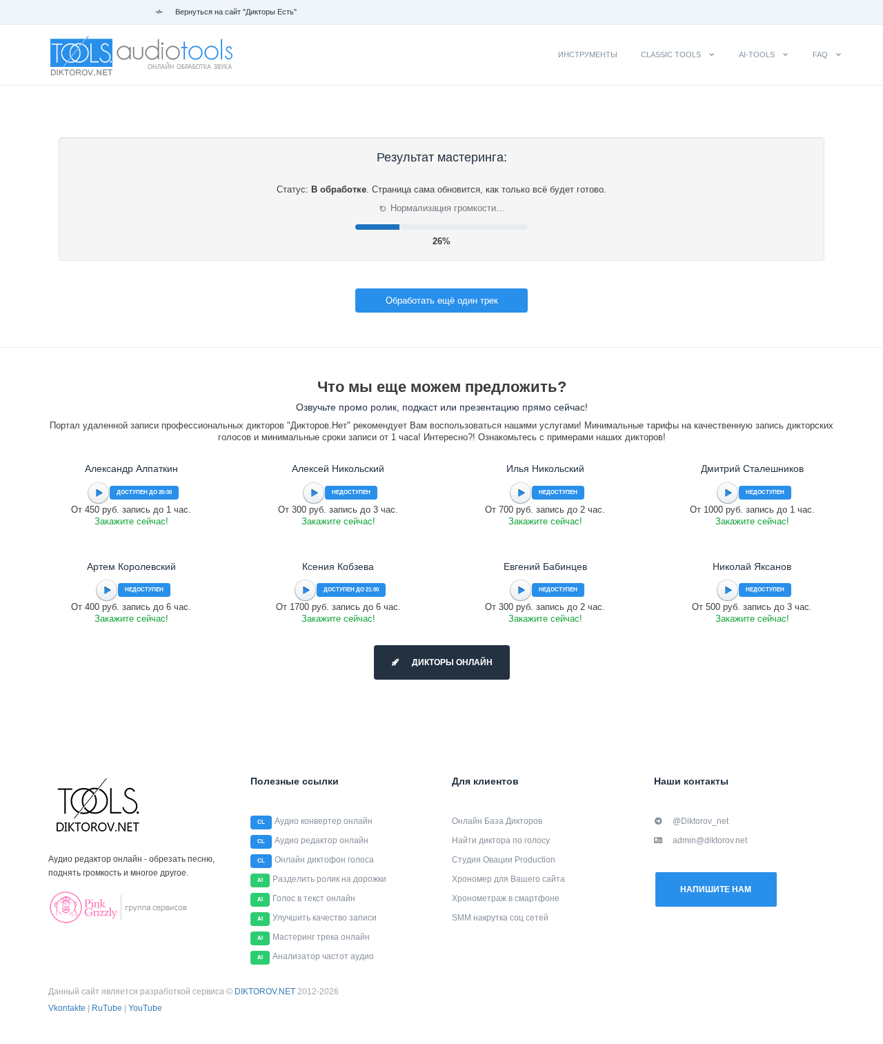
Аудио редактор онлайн (321, 840)
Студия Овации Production (503, 860)
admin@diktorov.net (710, 840)
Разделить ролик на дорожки (329, 879)
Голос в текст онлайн (313, 898)
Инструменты (587, 54)
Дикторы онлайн (451, 662)
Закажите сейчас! (131, 521)
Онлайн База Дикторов (497, 821)
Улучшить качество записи (324, 918)
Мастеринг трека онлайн (321, 937)
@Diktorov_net (700, 821)
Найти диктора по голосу (501, 840)
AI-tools (757, 54)
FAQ (820, 54)
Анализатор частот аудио (323, 956)
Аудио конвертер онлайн (324, 821)
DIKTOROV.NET (265, 991)
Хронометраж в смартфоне (505, 898)
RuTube (107, 1008)
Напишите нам (715, 889)
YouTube (145, 1008)
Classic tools (671, 54)
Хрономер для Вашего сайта (508, 879)
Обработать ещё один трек (442, 300)
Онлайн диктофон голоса (324, 860)
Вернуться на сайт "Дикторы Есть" (235, 12)
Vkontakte (67, 1008)
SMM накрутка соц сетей (500, 918)
